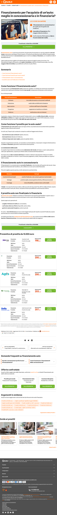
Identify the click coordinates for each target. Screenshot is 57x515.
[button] (1, 2)
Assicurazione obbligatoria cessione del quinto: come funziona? (44, 437)
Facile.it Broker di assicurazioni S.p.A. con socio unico (31, 494)
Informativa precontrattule (6, 508)
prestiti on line (34, 372)
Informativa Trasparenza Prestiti (49, 323)
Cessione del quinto (47, 379)
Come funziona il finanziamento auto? (12, 73)
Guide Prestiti (15, 5)
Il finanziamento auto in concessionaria (12, 77)
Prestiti (8, 5)
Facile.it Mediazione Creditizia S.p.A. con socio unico (41, 496)
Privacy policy (4, 503)
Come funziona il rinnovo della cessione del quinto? (26, 437)
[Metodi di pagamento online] (15, 482)
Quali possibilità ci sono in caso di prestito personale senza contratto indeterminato (8, 438)
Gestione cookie (4, 506)
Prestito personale (9, 379)
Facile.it (3, 5)
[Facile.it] (7, 2)
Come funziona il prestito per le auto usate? (13, 75)
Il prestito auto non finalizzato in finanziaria (13, 79)
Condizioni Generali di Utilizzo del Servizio (9, 502)
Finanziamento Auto (28, 379)
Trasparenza (47, 326)
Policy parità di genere (5, 507)
